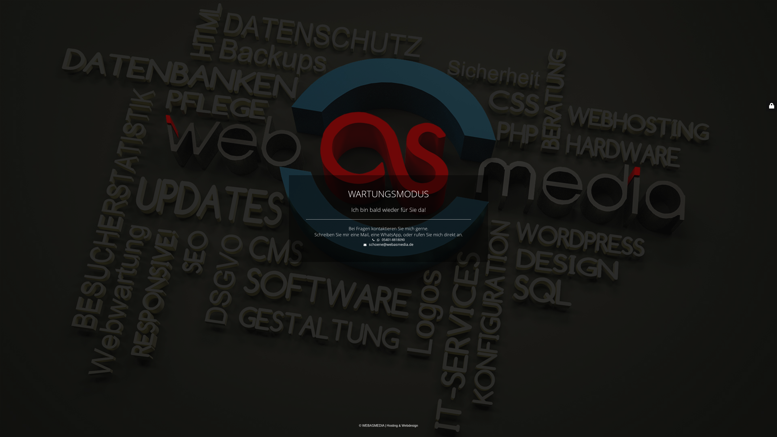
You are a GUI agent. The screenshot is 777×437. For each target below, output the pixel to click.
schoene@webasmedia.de (391, 244)
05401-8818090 (393, 240)
